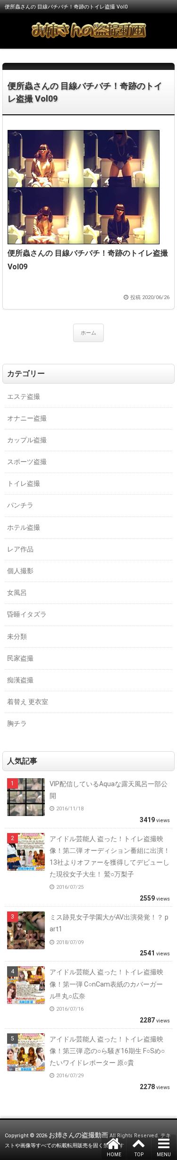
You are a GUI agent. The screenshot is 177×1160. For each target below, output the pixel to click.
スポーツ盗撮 (27, 461)
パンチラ (20, 505)
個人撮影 (20, 571)
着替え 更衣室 (27, 701)
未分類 (17, 636)
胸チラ (17, 723)
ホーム (88, 333)
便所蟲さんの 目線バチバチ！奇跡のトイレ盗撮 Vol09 (85, 92)
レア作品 (20, 549)
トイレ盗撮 (23, 483)
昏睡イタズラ (27, 614)
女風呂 (17, 592)
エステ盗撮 (23, 396)
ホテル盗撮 (23, 527)
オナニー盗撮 (27, 418)
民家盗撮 (20, 658)
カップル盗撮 (27, 440)
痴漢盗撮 (20, 680)
